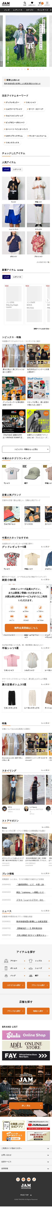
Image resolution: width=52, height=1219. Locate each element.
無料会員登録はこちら (26, 627)
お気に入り (32, 5)
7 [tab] (27, 68)
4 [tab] (18, 68)
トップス (38, 961)
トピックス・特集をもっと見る (26, 449)
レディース (17, 10)
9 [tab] (33, 68)
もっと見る (45, 546)
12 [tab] (42, 68)
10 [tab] (36, 68)
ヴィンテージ (42, 10)
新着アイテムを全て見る (41, 328)
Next (48, 42)
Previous (3, 42)
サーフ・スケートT (36, 109)
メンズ (7, 10)
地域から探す (38, 1011)
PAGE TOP (24, 1195)
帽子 (37, 976)
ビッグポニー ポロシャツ (15, 122)
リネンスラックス (12, 143)
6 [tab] (24, 68)
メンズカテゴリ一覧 (43, 262)
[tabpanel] (26, 41)
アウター (13, 961)
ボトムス (13, 968)
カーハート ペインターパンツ (17, 129)
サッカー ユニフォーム (37, 136)
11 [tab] (39, 68)
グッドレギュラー (12, 102)
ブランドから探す (38, 985)
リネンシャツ (31, 102)
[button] (47, 300)
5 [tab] (21, 68)
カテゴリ (30, 10)
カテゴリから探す (14, 985)
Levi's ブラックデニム (14, 136)
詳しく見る (26, 1106)
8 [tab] (30, 68)
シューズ (38, 968)
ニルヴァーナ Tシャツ (14, 109)
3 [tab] (15, 68)
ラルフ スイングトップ (14, 116)
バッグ (13, 976)
